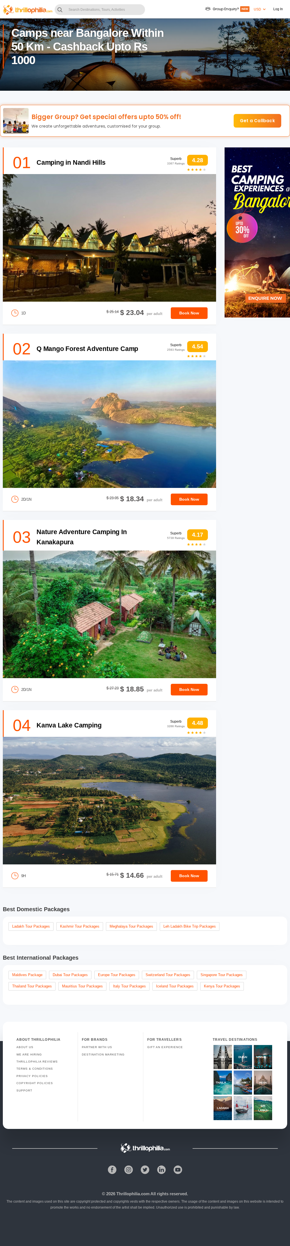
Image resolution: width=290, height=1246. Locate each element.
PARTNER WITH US (97, 1047)
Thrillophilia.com (133, 1193)
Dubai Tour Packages (70, 975)
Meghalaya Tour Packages (131, 926)
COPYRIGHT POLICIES (34, 1083)
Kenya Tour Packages (222, 986)
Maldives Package (27, 975)
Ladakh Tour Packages (31, 926)
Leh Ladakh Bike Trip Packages (189, 926)
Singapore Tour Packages (222, 975)
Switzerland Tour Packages (168, 975)
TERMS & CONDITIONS (34, 1068)
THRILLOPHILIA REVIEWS (37, 1061)
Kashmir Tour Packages (79, 926)
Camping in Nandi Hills (71, 162)
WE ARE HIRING (29, 1054)
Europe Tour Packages (116, 975)
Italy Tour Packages (129, 986)
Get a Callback (257, 121)
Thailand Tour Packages (32, 986)
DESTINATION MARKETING (103, 1054)
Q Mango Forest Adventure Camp (87, 348)
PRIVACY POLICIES (32, 1076)
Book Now (189, 313)
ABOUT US (24, 1047)
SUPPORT (24, 1090)
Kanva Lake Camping (69, 725)
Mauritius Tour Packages (82, 986)
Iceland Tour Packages (175, 986)
